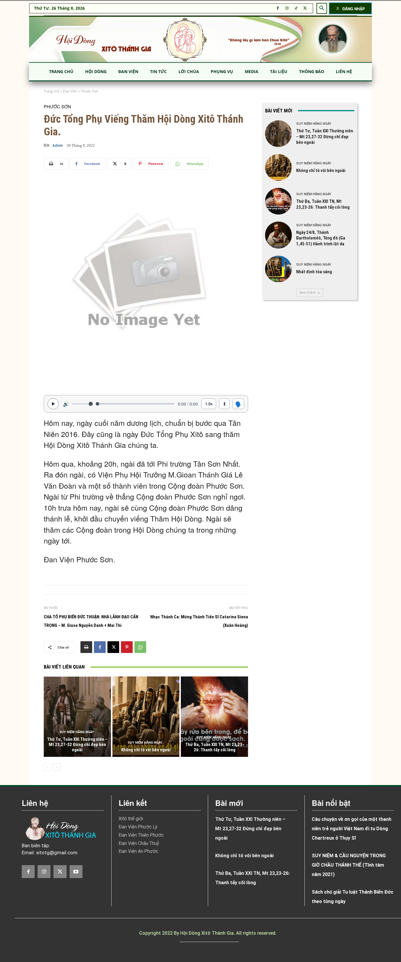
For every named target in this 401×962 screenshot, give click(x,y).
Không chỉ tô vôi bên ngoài (146, 749)
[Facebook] (278, 8)
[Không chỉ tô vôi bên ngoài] (146, 716)
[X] (305, 8)
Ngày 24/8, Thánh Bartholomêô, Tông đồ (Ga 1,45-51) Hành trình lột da (320, 238)
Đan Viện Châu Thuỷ (139, 843)
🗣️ (238, 404)
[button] (321, 8)
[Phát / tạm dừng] (53, 403)
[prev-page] (47, 767)
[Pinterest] (127, 647)
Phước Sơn (89, 91)
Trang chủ (51, 91)
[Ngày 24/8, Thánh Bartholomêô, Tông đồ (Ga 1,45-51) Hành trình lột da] (278, 235)
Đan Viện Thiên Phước (141, 835)
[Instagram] (287, 8)
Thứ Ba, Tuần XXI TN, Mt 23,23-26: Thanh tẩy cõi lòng (214, 747)
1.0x (209, 403)
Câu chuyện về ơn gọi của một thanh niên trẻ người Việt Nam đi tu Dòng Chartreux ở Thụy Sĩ (351, 828)
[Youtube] (76, 871)
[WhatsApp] (140, 647)
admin (58, 145)
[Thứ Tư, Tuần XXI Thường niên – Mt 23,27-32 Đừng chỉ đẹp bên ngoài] (77, 716)
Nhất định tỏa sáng (314, 271)
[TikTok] (296, 8)
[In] (86, 647)
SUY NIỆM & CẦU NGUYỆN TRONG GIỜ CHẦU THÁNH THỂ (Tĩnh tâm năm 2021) (349, 865)
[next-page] (56, 767)
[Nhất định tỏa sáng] (278, 269)
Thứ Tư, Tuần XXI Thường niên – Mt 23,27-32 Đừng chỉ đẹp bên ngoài (77, 744)
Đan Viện (70, 91)
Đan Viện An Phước (138, 851)
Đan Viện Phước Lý (138, 827)
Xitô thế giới (131, 818)
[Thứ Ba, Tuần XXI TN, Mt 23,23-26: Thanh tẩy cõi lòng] (214, 716)
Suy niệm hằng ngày (76, 732)
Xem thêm (307, 292)
